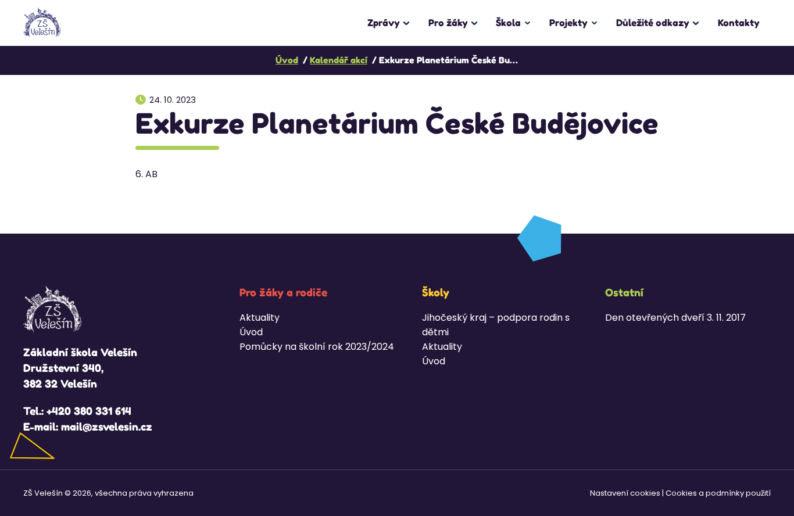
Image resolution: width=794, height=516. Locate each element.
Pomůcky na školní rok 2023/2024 (316, 346)
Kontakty (739, 22)
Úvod (251, 332)
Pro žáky (448, 22)
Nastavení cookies (625, 493)
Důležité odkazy (652, 22)
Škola (508, 22)
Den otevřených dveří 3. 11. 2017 (675, 317)
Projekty (568, 22)
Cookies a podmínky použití (718, 493)
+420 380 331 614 (89, 410)
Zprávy (383, 22)
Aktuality (259, 317)
